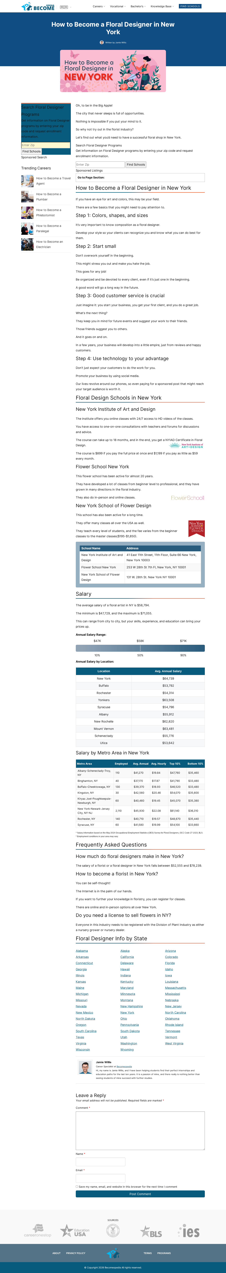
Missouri (81, 1000)
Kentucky (127, 981)
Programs (164, 1253)
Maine (80, 988)
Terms (148, 1253)
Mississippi (172, 994)
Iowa (168, 975)
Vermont (171, 1037)
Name (80, 1153)
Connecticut (84, 963)
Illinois (80, 975)
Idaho (169, 969)
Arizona (170, 951)
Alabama (82, 951)
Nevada (81, 1006)
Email (80, 1170)
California (127, 957)
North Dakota (85, 1018)
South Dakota (130, 1031)
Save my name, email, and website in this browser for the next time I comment (128, 1186)
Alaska (125, 951)
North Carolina (175, 1012)
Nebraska (172, 1000)
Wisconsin (83, 1049)
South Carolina (86, 1031)
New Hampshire (131, 1006)
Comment (83, 1107)
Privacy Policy (75, 1253)
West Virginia (174, 1043)
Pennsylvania (129, 1024)
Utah (123, 1037)
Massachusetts (175, 988)
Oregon (81, 1024)
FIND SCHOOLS (190, 6)
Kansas (81, 981)
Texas (80, 1037)
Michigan (82, 994)
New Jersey (173, 1006)
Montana (126, 1000)
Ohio (123, 1018)
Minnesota (127, 994)
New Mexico (84, 1012)
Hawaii (125, 969)
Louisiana (171, 981)
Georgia (81, 969)
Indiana (125, 975)
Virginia (81, 1043)
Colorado (171, 957)
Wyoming (127, 1049)
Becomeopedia (124, 1066)
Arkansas (82, 957)
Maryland (127, 988)
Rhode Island (174, 1024)
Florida (170, 963)
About (56, 1253)
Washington (128, 1043)
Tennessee (172, 1031)
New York (127, 1012)
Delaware (127, 963)
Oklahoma (172, 1018)
